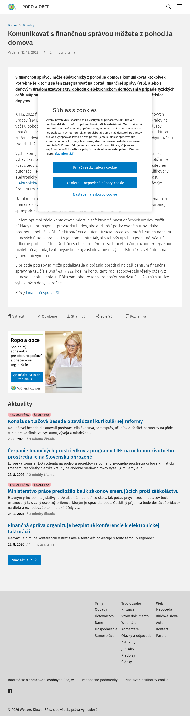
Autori (161, 623)
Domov (12, 25)
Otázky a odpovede (136, 636)
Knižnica (128, 609)
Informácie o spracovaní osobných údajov (41, 680)
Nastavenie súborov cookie (146, 680)
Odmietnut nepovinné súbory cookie (95, 183)
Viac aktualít (22, 560)
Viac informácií (64, 153)
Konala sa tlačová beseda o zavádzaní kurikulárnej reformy (75, 421)
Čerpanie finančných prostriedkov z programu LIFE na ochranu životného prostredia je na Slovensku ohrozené (91, 454)
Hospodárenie (106, 629)
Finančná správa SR (43, 292)
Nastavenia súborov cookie (95, 194)
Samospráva (105, 636)
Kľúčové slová (167, 616)
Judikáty (127, 649)
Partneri (162, 636)
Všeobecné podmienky (100, 680)
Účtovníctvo (104, 616)
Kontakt (162, 629)
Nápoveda (164, 609)
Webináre (129, 623)
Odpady (101, 609)
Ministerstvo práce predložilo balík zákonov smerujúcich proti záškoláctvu (93, 491)
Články (126, 662)
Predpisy (128, 655)
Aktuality (28, 25)
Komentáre (130, 629)
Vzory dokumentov (135, 616)
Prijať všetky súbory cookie (95, 167)
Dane (99, 623)
